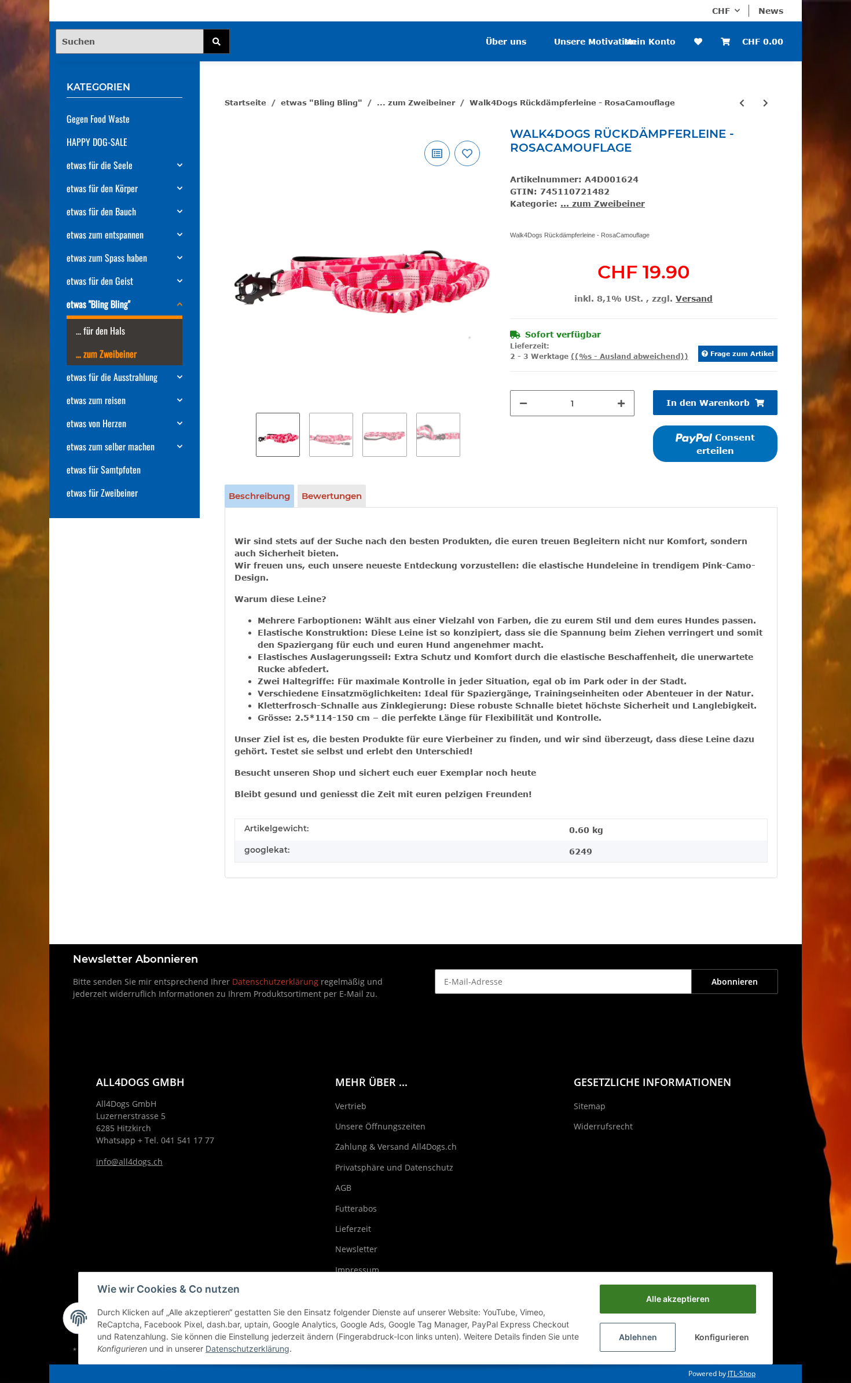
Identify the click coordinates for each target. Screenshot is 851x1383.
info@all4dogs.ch (129, 1161)
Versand (694, 298)
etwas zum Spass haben (107, 258)
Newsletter (356, 1248)
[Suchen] (216, 41)
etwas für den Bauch (101, 211)
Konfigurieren (722, 1337)
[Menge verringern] (523, 403)
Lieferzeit (353, 1228)
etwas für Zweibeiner (102, 493)
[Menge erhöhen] (621, 403)
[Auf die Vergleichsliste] (437, 153)
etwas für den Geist (100, 281)
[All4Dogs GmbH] (297, 33)
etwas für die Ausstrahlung (112, 377)
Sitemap (590, 1105)
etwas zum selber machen (111, 446)
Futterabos (356, 1208)
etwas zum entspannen (105, 234)
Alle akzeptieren (678, 1299)
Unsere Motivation (595, 41)
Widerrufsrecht (603, 1126)
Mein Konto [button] (650, 41)
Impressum (357, 1269)
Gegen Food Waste (98, 119)
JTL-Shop (741, 1373)
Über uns (506, 41)
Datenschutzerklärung (275, 981)
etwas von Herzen (96, 423)
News (770, 11)
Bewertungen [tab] (332, 495)
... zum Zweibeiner (602, 203)
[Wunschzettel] (698, 41)
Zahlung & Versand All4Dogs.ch (396, 1146)
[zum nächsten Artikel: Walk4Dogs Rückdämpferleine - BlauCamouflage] (765, 102)
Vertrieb (350, 1105)
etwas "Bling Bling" (98, 304)
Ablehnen (638, 1337)
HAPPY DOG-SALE (97, 142)
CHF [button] (721, 11)
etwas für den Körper (102, 188)
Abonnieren (734, 981)
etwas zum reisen (96, 400)
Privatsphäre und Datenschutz (394, 1167)
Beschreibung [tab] (259, 495)
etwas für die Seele (100, 165)
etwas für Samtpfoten (104, 469)
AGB (343, 1187)
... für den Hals (100, 331)
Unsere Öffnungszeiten (380, 1126)
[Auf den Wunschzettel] (467, 153)
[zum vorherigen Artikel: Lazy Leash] (742, 102)
